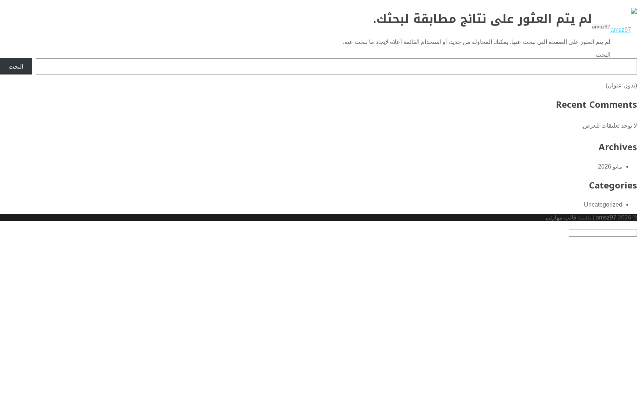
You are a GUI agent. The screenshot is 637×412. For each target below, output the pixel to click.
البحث (603, 55)
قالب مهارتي (561, 217)
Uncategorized (603, 204)
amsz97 (606, 217)
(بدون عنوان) (621, 85)
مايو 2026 (610, 166)
